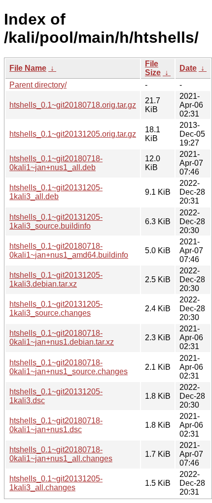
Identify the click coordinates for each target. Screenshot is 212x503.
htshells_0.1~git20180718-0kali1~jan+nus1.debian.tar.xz (61, 337)
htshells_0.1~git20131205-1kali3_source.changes (56, 308)
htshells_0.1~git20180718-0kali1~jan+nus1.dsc (56, 425)
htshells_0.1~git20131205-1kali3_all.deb (56, 192)
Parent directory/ (38, 85)
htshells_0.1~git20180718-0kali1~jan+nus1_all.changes (60, 454)
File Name (27, 68)
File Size (153, 68)
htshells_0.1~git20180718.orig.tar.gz (72, 105)
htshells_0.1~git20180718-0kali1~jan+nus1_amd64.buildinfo (68, 250)
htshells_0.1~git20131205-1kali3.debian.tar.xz (56, 279)
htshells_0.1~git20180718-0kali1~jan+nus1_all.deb (56, 163)
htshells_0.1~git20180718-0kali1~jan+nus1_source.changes (68, 367)
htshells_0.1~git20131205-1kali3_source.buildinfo (56, 221)
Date (188, 68)
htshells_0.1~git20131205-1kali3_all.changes (56, 483)
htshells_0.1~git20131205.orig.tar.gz (72, 134)
